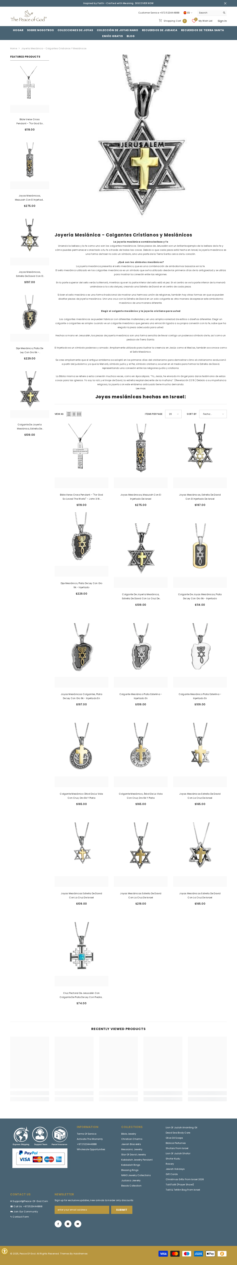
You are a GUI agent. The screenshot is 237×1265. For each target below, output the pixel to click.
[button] (68, 414)
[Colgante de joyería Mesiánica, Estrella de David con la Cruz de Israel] (29, 394)
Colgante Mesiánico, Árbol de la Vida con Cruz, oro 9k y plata (141, 795)
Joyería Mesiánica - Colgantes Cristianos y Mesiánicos (54, 48)
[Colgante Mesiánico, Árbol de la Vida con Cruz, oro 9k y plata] (141, 755)
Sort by (191, 414)
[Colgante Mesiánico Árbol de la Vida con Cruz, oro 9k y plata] (81, 755)
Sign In (222, 21)
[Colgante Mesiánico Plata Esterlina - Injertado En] (141, 655)
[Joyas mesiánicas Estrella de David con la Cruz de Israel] (200, 755)
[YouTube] (77, 1223)
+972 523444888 (169, 12)
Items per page (153, 414)
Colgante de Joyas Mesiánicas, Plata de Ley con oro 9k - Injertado (200, 596)
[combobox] (209, 13)
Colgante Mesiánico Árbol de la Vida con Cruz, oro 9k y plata (81, 795)
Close (225, 3)
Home (13, 48)
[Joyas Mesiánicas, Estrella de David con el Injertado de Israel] (29, 242)
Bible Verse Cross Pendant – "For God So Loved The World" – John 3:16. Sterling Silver (29, 122)
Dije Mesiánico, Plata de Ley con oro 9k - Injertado (29, 350)
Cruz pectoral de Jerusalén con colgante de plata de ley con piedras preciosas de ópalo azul (81, 995)
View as (59, 414)
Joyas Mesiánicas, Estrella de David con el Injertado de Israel (29, 274)
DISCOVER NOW (144, 3)
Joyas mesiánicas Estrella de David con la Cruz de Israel (200, 795)
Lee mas (141, 388)
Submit (121, 1210)
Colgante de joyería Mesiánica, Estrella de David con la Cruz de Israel (29, 427)
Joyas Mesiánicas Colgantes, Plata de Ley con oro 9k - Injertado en (81, 696)
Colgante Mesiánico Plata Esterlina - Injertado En (140, 696)
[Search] (212, 13)
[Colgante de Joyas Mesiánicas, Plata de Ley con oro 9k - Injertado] (200, 555)
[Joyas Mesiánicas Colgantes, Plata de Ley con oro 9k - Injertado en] (81, 655)
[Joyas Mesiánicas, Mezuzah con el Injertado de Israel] (29, 165)
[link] (141, 141)
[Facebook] (58, 1223)
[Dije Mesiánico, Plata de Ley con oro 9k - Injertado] (29, 318)
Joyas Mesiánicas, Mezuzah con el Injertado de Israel (29, 198)
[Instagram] (67, 1223)
